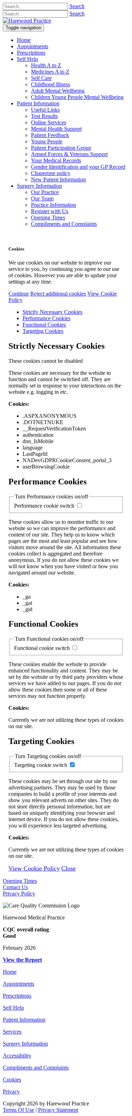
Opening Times (20, 881)
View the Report (22, 960)
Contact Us (15, 887)
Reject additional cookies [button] (58, 294)
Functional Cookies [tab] (44, 325)
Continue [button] (18, 294)
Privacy (11, 1092)
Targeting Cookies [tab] (43, 331)
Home (10, 972)
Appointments (18, 984)
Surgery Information (25, 1044)
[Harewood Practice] (27, 21)
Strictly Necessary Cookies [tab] (52, 312)
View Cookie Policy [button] (34, 868)
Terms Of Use (18, 1110)
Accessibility (17, 1056)
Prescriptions (17, 996)
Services (12, 1032)
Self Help (13, 1008)
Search (76, 6)
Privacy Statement (58, 1110)
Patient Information (24, 1020)
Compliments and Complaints (36, 1068)
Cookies (12, 1080)
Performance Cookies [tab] (46, 318)
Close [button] (68, 868)
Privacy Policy (19, 894)
